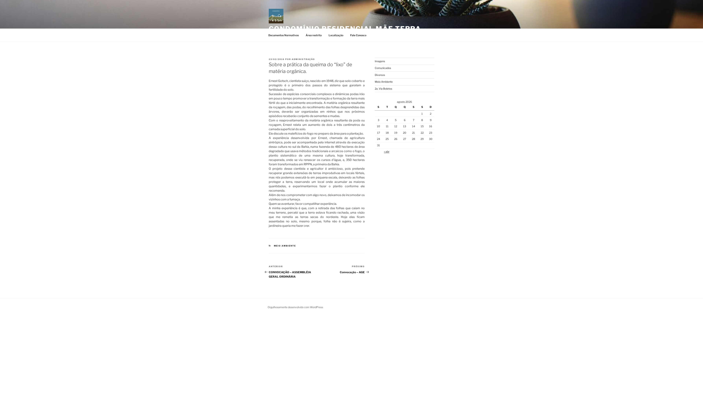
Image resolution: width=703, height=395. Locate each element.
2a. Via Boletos (383, 88)
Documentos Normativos (283, 35)
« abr (386, 151)
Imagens (380, 61)
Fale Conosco (358, 35)
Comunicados (383, 67)
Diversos (380, 74)
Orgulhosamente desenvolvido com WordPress (295, 307)
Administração (303, 59)
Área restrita (314, 35)
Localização (336, 35)
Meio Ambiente (285, 245)
